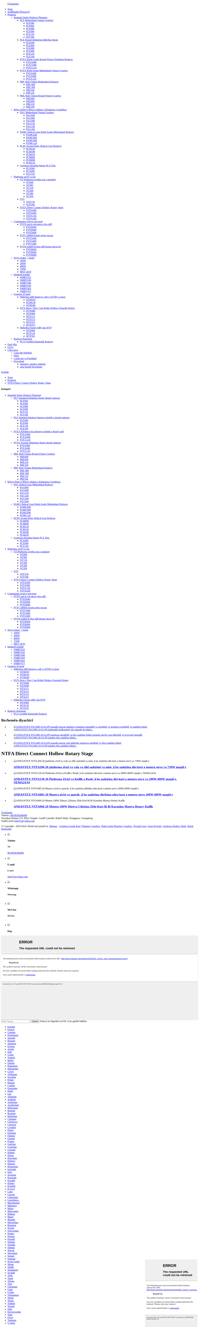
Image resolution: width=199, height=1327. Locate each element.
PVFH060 (31, 252)
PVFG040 (31, 238)
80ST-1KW (25, 271)
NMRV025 (25, 277)
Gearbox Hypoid (22, 294)
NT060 (29, 182)
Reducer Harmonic (23, 339)
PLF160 (30, 37)
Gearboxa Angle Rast (69, 826)
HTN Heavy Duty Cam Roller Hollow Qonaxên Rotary (47, 308)
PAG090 (30, 121)
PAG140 (30, 126)
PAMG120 (31, 143)
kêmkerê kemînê (22, 274)
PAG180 (30, 129)
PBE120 (30, 104)
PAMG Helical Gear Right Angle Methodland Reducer (47, 132)
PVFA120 (31, 79)
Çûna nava (12, 350)
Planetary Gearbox (91, 826)
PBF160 (30, 90)
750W (23, 269)
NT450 (29, 196)
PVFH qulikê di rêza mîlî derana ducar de (40, 246)
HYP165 (30, 336)
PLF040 (30, 23)
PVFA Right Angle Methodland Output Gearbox (44, 70)
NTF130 (30, 202)
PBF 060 (30, 84)
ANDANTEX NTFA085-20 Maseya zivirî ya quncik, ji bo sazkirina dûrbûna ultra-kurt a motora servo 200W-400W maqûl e (93, 794)
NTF (22, 199)
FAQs (10, 347)
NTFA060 (31, 210)
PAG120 (30, 123)
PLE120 (30, 53)
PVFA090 (31, 76)
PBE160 (30, 107)
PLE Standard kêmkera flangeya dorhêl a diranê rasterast (41, 417)
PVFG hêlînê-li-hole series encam (36, 235)
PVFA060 (31, 73)
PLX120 (30, 174)
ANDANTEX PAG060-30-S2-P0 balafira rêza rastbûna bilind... (45, 737)
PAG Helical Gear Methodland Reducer (33, 484)
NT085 (29, 185)
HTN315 (30, 322)
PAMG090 (31, 140)
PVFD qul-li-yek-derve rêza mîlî (36, 224)
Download (19, 361)
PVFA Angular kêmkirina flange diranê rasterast (37, 442)
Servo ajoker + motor (24, 257)
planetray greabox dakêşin (33, 364)
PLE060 (30, 45)
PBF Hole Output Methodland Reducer (39, 81)
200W (23, 263)
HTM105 (30, 299)
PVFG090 (31, 244)
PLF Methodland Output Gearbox (36, 20)
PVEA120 (31, 67)
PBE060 (30, 98)
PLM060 (30, 157)
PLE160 (30, 56)
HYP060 (30, 330)
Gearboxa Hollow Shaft (174, 826)
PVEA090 (31, 65)
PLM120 (30, 162)
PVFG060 (31, 241)
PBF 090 (30, 87)
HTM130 (30, 302)
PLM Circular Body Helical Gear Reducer (41, 146)
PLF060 (30, 26)
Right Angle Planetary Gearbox (116, 826)
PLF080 (30, 28)
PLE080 (30, 48)
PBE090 (30, 101)
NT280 (29, 193)
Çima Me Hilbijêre (23, 353)
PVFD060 (31, 230)
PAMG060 (31, 137)
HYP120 (30, 333)
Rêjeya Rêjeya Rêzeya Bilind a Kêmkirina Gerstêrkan (40, 109)
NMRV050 (25, 285)
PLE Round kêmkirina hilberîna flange (39, 40)
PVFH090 (31, 255)
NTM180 (30, 305)
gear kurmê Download (31, 366)
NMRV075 (25, 291)
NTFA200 (31, 218)
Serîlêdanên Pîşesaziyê (18, 12)
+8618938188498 (18, 815)
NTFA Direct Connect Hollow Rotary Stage (41, 207)
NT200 (29, 190)
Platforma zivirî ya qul (24, 176)
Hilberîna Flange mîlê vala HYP (36, 327)
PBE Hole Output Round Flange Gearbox (40, 95)
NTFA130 (31, 216)
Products (11, 14)
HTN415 (30, 325)
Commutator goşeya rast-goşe (28, 221)
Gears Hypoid (154, 826)
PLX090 (30, 171)
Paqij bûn (12, 344)
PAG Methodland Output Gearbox (37, 112)
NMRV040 (25, 283)
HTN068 (30, 311)
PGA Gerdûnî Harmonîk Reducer (36, 341)
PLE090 (30, 51)
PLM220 (30, 154)
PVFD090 (31, 232)
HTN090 (30, 313)
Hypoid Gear (139, 826)
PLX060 (30, 168)
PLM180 (30, 151)
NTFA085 (31, 213)
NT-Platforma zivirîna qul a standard (38, 179)
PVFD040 (31, 227)
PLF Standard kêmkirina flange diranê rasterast (37, 398)
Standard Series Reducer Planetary (31, 17)
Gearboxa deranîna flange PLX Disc (38, 165)
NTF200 (30, 204)
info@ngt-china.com (24, 821)
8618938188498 (15, 853)
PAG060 (30, 118)
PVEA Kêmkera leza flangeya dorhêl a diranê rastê (39, 431)
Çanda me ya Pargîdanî (25, 358)
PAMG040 (31, 135)
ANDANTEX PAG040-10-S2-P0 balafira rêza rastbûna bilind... (45, 745)
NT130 (29, 188)
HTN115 (30, 316)
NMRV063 (25, 288)
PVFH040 (31, 249)
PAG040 (30, 115)
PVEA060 (31, 62)
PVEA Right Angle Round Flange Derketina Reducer (46, 59)
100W (23, 260)
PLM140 (30, 148)
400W (23, 266)
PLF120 (30, 34)
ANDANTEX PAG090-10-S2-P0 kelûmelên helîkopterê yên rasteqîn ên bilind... (53, 729)
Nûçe (16, 355)
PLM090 (30, 160)
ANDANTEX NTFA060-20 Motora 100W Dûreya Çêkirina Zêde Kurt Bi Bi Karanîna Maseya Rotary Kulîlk (83, 806)
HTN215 (30, 319)
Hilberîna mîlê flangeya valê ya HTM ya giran (42, 297)
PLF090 (30, 31)
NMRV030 (25, 280)
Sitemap (53, 826)
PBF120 (30, 93)
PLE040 (30, 42)
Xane (10, 9)
